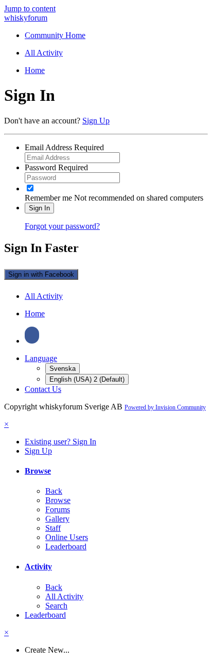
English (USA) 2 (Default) (87, 379)
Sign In (39, 208)
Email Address (64, 147)
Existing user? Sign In (60, 441)
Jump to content (30, 8)
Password (56, 167)
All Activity (64, 596)
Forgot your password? (62, 226)
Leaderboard (65, 546)
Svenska (62, 368)
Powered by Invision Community (165, 407)
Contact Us (43, 389)
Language (41, 358)
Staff (53, 528)
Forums (57, 509)
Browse (38, 471)
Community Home (55, 35)
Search (56, 605)
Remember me (48, 197)
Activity (38, 566)
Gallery (57, 518)
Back (53, 491)
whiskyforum (25, 17)
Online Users (66, 537)
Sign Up (96, 120)
